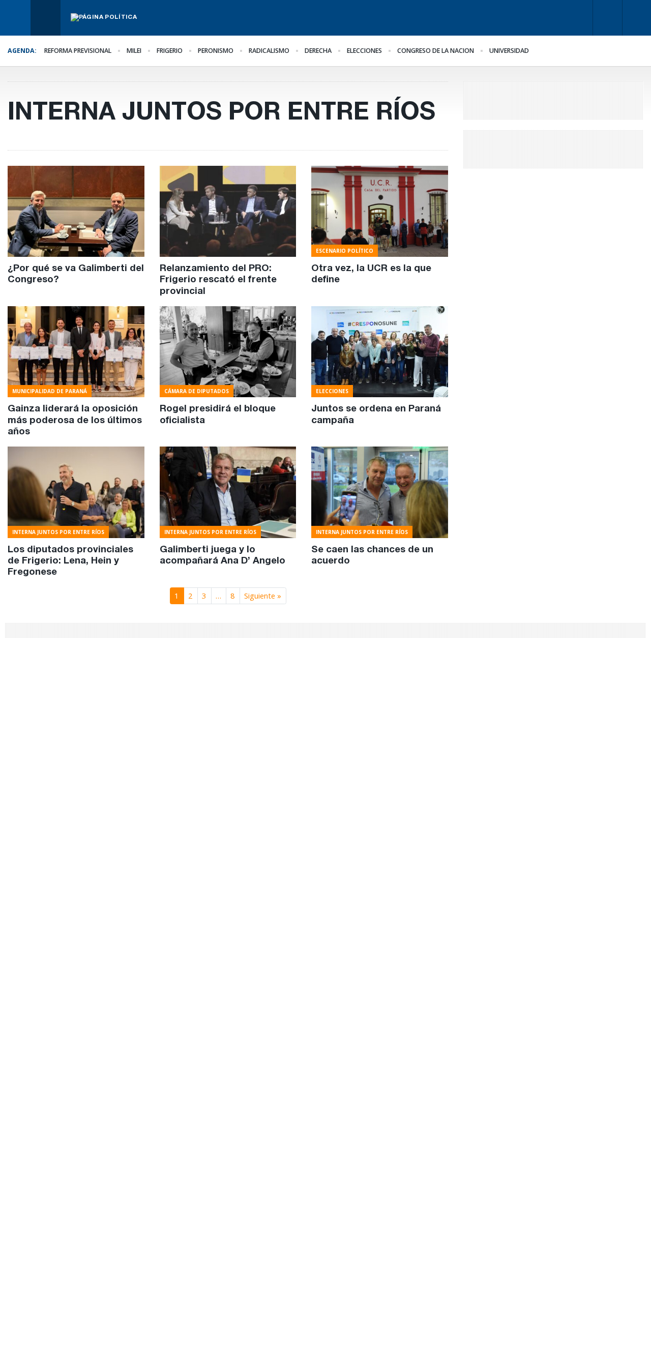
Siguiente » (262, 595)
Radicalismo (269, 50)
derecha (318, 50)
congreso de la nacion (435, 50)
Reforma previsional (77, 50)
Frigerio (170, 50)
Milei (134, 50)
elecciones (364, 50)
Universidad (509, 50)
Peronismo (215, 50)
